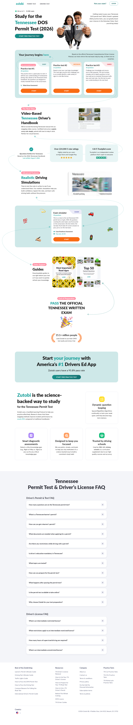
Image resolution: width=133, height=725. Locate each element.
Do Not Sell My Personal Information (87, 686)
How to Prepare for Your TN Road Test (61, 683)
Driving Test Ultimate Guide (24, 675)
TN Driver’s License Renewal (61, 673)
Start (34, 91)
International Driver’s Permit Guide (26, 694)
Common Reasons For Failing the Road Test (25, 689)
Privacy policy (84, 681)
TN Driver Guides (61, 702)
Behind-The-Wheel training (61, 694)
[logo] (21, 3)
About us (83, 672)
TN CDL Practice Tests (109, 676)
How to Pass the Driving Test (24, 685)
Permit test (31, 4)
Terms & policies (85, 694)
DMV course (59, 699)
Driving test (45, 4)
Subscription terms (86, 690)
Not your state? (100, 3)
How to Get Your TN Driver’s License (62, 678)
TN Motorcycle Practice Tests (108, 681)
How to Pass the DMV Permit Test (26, 681)
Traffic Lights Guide (21, 678)
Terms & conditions (86, 678)
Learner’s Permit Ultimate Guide (25, 672)
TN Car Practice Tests (110, 672)
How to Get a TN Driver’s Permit (61, 689)
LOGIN (114, 3)
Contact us (83, 675)
